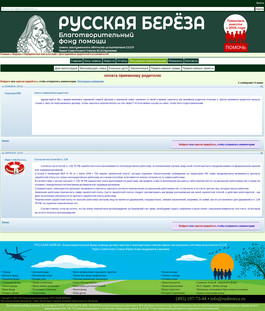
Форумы (17, 54)
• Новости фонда (9, 286)
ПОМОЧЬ (236, 47)
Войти (260, 2)
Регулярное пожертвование (148, 60)
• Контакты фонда (9, 275)
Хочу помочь (92, 60)
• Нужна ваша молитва (172, 286)
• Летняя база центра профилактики (89, 275)
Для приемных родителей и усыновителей (84, 54)
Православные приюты (198, 68)
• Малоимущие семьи (41, 275)
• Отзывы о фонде (10, 293)
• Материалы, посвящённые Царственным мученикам (222, 289)
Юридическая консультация (40, 54)
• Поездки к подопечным (173, 293)
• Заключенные (38, 293)
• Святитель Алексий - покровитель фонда (216, 282)
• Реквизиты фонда (10, 279)
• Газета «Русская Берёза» (84, 282)
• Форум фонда (79, 289)
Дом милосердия (66, 68)
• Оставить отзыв (169, 279)
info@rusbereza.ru (227, 298)
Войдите (5, 81)
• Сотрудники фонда (11, 282)
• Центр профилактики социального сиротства (94, 272)
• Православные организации (45, 286)
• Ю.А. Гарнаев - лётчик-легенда (211, 286)
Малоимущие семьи (93, 68)
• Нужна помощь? (169, 272)
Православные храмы (165, 68)
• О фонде (6, 272)
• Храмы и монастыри (41, 282)
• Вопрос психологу (170, 289)
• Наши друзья (79, 293)
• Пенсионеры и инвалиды (43, 289)
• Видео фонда (8, 289)
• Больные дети (38, 279)
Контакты (191, 60)
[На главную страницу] (35, 34)
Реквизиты (176, 60)
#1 (261, 86)
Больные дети (118, 68)
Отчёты (122, 60)
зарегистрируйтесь (27, 81)
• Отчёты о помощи (170, 275)
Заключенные (139, 68)
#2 (261, 153)
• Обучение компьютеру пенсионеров (90, 279)
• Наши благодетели (170, 282)
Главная (5, 54)
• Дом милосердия (40, 272)
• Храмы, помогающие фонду (210, 293)
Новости (109, 60)
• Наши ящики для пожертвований (88, 286)
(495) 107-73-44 (191, 298)
